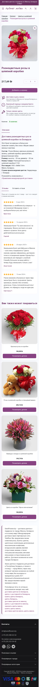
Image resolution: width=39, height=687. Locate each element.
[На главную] (14, 8)
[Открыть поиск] (26, 9)
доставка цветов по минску (15, 601)
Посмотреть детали (19, 356)
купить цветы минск (12, 609)
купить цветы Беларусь (14, 597)
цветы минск (29, 611)
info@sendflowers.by (9, 631)
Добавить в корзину (19, 90)
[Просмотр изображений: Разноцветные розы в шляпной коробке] (35, 28)
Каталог (13, 16)
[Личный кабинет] (31, 9)
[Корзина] (35, 9)
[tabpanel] (20, 157)
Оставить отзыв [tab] (18, 188)
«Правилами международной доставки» (17, 178)
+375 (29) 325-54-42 (9, 641)
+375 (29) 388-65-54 (9, 635)
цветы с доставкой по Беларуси (17, 594)
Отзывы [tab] (5, 188)
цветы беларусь (11, 599)
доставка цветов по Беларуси (16, 592)
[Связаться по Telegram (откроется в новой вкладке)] (13, 646)
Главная (5, 16)
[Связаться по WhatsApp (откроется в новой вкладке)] (8, 646)
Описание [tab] (5, 130)
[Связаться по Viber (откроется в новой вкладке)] (4, 646)
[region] (20, 43)
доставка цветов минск (14, 611)
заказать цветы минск (13, 606)
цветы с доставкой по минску (16, 604)
